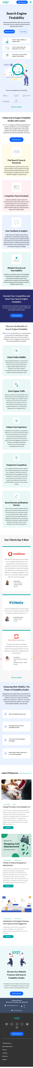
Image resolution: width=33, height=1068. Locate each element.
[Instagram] (11, 1024)
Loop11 (6, 125)
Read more (8, 827)
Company (4, 1053)
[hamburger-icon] (30, 2)
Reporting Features (7, 1046)
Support (4, 1059)
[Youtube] (27, 1024)
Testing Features (6, 1043)
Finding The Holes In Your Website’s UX (16, 807)
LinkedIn (16, 586)
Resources (5, 1056)
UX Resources (17, 860)
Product (4, 1049)
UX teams (8, 333)
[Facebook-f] (17, 1024)
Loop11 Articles (7, 860)
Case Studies (7, 804)
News (14, 804)
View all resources (24, 773)
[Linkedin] (6, 1024)
